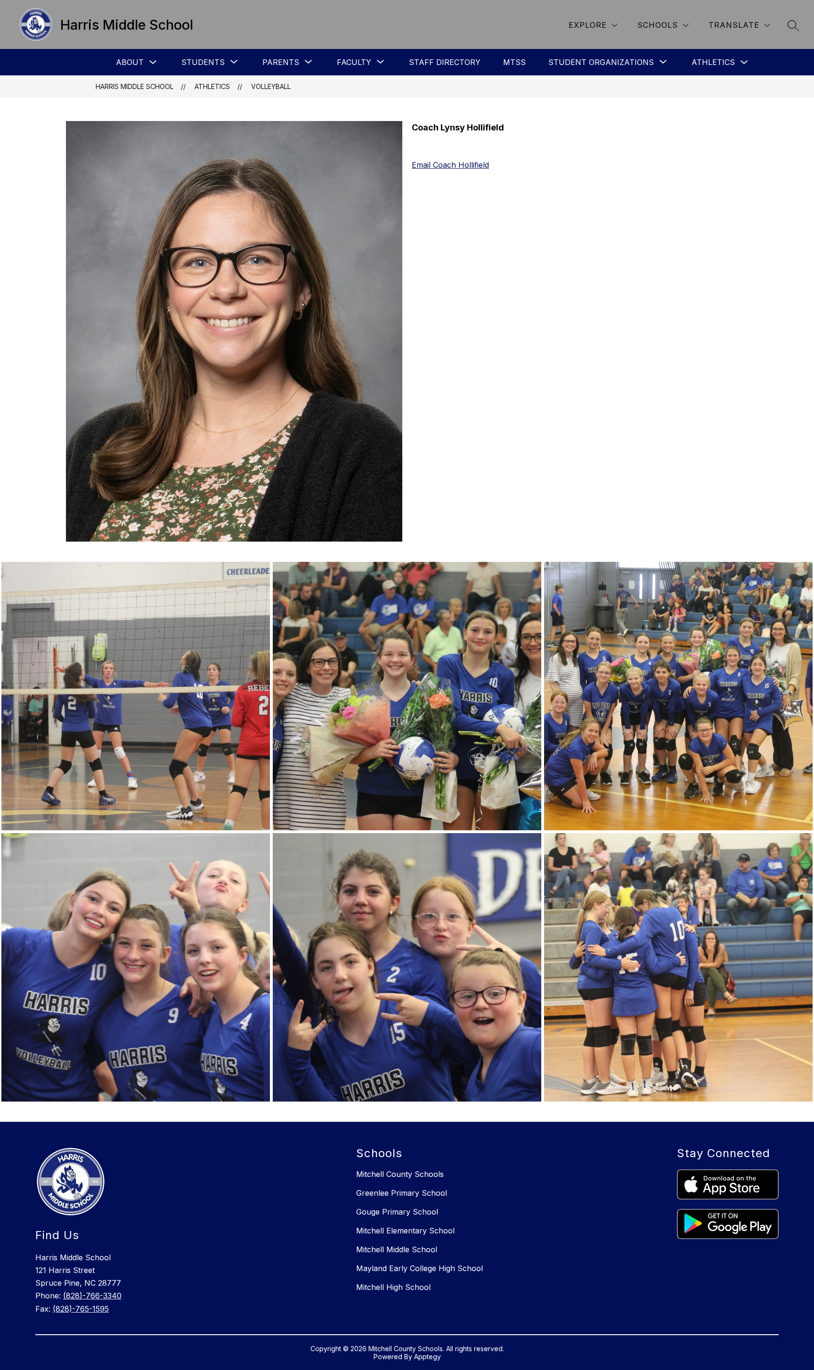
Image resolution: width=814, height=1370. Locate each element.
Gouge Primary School (397, 1211)
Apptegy (427, 1357)
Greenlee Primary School (401, 1193)
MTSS (514, 62)
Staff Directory (444, 62)
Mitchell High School (393, 1287)
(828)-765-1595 (81, 1308)
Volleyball (271, 86)
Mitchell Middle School (396, 1249)
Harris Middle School (134, 86)
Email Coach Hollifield (450, 165)
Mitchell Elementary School (405, 1230)
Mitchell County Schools (400, 1174)
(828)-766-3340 (92, 1295)
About (130, 62)
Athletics (713, 62)
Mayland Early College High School (419, 1268)
